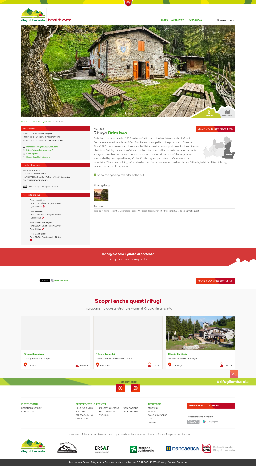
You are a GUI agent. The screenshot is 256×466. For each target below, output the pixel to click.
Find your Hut (45, 121)
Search (223, 20)
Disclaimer (182, 462)
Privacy (162, 462)
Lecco (151, 419)
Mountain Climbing (109, 408)
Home (24, 121)
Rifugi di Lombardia (34, 15)
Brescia (152, 411)
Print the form (61, 280)
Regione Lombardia (31, 408)
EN (231, 20)
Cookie (171, 462)
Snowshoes (82, 419)
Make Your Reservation (215, 129)
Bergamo (153, 408)
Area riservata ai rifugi (203, 405)
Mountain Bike (130, 408)
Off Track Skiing (84, 415)
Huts (164, 20)
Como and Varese (157, 415)
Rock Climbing (130, 411)
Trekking (103, 415)
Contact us (27, 411)
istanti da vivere (59, 20)
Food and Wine (107, 411)
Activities (177, 20)
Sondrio (152, 422)
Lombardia (195, 20)
